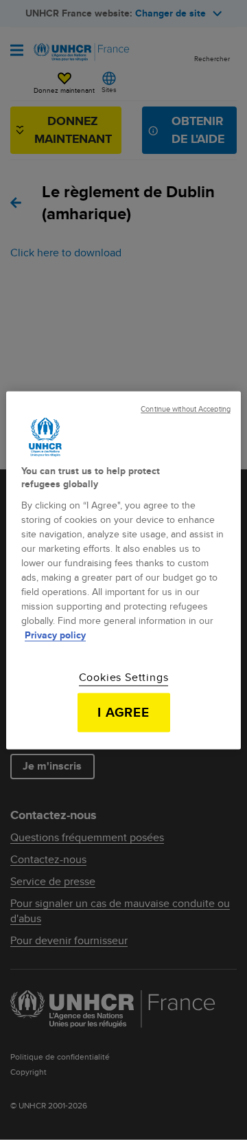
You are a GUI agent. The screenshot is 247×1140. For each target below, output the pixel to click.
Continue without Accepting (186, 409)
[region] (123, 570)
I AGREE (123, 712)
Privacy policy (55, 635)
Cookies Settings (124, 677)
